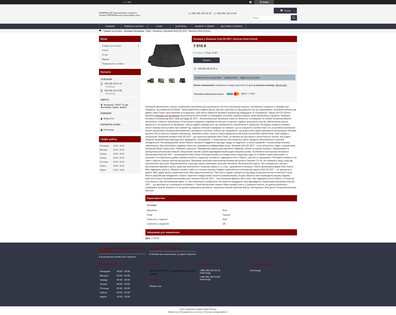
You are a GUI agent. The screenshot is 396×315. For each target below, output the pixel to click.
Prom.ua (212, 309)
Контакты (181, 26)
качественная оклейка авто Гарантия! (118, 257)
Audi (148, 31)
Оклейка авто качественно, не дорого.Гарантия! (173, 254)
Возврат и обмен (204, 26)
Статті (105, 50)
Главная (110, 26)
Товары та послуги (111, 45)
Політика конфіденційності (216, 312)
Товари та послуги (112, 31)
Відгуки (105, 59)
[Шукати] (294, 18)
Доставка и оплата (232, 26)
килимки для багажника (167, 115)
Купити (206, 60)
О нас (159, 26)
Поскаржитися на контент (191, 312)
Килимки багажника (134, 31)
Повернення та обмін (113, 63)
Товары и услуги (133, 26)
